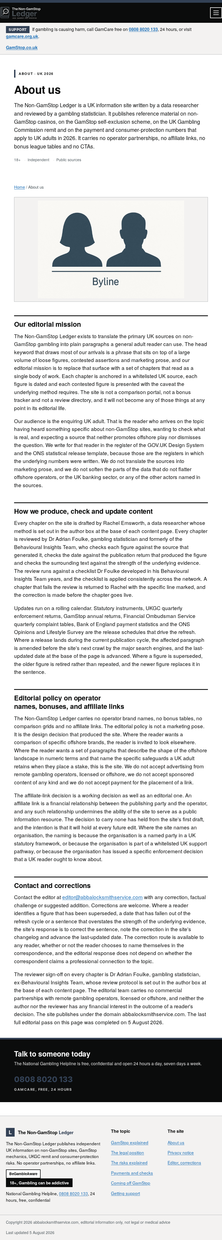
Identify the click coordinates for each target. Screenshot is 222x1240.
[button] (216, 12)
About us (176, 1142)
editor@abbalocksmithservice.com (102, 896)
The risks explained (129, 1162)
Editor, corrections (184, 1162)
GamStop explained (129, 1142)
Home (19, 187)
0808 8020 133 (143, 29)
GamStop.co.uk (22, 47)
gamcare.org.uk (22, 36)
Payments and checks (132, 1173)
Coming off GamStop (130, 1183)
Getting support (125, 1193)
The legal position (127, 1152)
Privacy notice (181, 1152)
